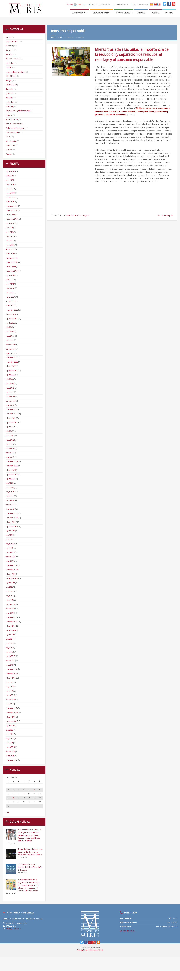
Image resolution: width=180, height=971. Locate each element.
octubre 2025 (11, 215)
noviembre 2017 (12, 622)
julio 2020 (9, 483)
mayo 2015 (10, 739)
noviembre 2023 (12, 310)
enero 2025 (10, 254)
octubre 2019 (11, 522)
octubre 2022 (11, 366)
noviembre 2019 (12, 518)
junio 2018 (10, 591)
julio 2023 (9, 327)
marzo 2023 (10, 345)
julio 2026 (9, 176)
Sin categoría (83, 216)
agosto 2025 (10, 223)
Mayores (9, 115)
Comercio (9, 46)
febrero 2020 (11, 505)
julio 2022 (9, 379)
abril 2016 (9, 691)
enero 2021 (10, 457)
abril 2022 (10, 392)
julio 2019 (9, 535)
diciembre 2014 (11, 760)
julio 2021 (9, 431)
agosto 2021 (10, 427)
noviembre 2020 (12, 466)
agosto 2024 (10, 275)
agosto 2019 (10, 531)
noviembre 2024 (12, 262)
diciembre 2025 (11, 206)
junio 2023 (10, 332)
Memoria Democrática (14, 124)
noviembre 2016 (12, 674)
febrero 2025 (10, 249)
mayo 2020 (10, 492)
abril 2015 (9, 743)
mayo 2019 (10, 544)
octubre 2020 (11, 470)
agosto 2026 (10, 171)
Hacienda (9, 89)
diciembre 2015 (11, 708)
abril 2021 (9, 444)
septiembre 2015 (12, 721)
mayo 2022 (10, 388)
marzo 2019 (10, 552)
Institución (10, 102)
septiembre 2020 (12, 475)
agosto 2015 (10, 726)
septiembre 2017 (12, 630)
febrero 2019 (10, 557)
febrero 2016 (10, 700)
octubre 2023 (11, 314)
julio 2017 (9, 639)
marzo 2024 (10, 297)
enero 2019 (10, 561)
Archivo (8, 37)
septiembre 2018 (12, 578)
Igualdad (9, 93)
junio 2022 (10, 384)
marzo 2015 (10, 747)
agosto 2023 (10, 323)
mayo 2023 (10, 336)
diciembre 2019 (11, 513)
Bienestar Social (12, 42)
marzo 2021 (10, 449)
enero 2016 (10, 704)
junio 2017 (9, 643)
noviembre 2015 (12, 713)
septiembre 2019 (12, 527)
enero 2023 (10, 353)
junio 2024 (10, 284)
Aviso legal (80, 950)
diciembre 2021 (11, 410)
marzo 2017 (10, 656)
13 (24, 794)
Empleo (8, 68)
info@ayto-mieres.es (13, 929)
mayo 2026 (10, 184)
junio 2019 (10, 539)
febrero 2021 (10, 453)
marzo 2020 (10, 500)
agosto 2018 (10, 583)
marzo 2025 (10, 245)
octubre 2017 (10, 626)
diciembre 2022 (12, 358)
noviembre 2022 (12, 362)
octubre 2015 (10, 717)
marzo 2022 (10, 397)
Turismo (9, 150)
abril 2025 (9, 241)
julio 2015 (9, 730)
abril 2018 (9, 600)
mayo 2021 (10, 440)
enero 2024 (10, 306)
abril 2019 (9, 548)
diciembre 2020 (12, 461)
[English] (155, 4)
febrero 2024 (11, 301)
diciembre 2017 (11, 617)
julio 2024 (9, 280)
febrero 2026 (10, 198)
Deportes (9, 55)
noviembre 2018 (12, 570)
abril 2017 (9, 652)
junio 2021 (10, 436)
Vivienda (9, 154)
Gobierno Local (11, 85)
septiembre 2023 (12, 319)
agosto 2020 (10, 479)
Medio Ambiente (72, 216)
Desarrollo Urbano (12, 59)
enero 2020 (10, 509)
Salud (8, 137)
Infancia (9, 98)
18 (13, 798)
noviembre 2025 (12, 210)
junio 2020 (10, 488)
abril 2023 (10, 340)
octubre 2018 (10, 574)
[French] (159, 4)
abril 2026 (10, 189)
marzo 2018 (10, 604)
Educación (10, 63)
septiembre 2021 (12, 423)
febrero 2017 (10, 661)
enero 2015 (10, 756)
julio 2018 (9, 587)
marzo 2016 (10, 695)
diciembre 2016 (11, 669)
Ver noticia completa (165, 216)
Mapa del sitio (89, 950)
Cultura (8, 50)
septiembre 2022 (12, 371)
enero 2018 (10, 613)
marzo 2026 (10, 193)
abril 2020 (10, 496)
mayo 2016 (10, 687)
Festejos (9, 81)
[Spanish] (151, 4)
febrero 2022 (10, 401)
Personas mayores (13, 132)
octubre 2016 (10, 678)
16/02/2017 (58, 216)
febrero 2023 (10, 349)
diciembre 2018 (11, 565)
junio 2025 (10, 232)
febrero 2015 (10, 752)
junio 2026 (10, 180)
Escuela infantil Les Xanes (15, 72)
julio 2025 (9, 228)
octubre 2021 (10, 418)
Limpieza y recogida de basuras (18, 111)
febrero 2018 (10, 609)
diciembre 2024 (12, 258)
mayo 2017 (10, 648)
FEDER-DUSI (10, 76)
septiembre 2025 (12, 219)
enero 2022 (10, 405)
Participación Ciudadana (15, 128)
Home (53, 38)
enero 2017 (10, 665)
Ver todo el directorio (127, 931)
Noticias (61, 38)
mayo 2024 (10, 288)
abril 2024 (10, 293)
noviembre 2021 (12, 414)
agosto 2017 (10, 635)
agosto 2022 (10, 375)
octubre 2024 (11, 267)
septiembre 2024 (12, 271)
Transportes (10, 145)
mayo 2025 (10, 236)
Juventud (9, 107)
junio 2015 (9, 734)
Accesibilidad (98, 950)
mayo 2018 (10, 596)
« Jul (7, 812)
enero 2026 (10, 202)
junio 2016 (10, 682)
